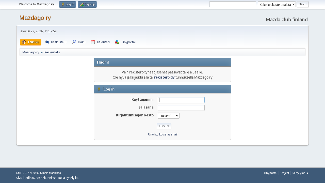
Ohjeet (285, 173)
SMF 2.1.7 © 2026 (27, 172)
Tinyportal (270, 173)
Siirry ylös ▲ (300, 173)
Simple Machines (50, 172)
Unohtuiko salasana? (162, 134)
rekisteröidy (164, 77)
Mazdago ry (35, 17)
